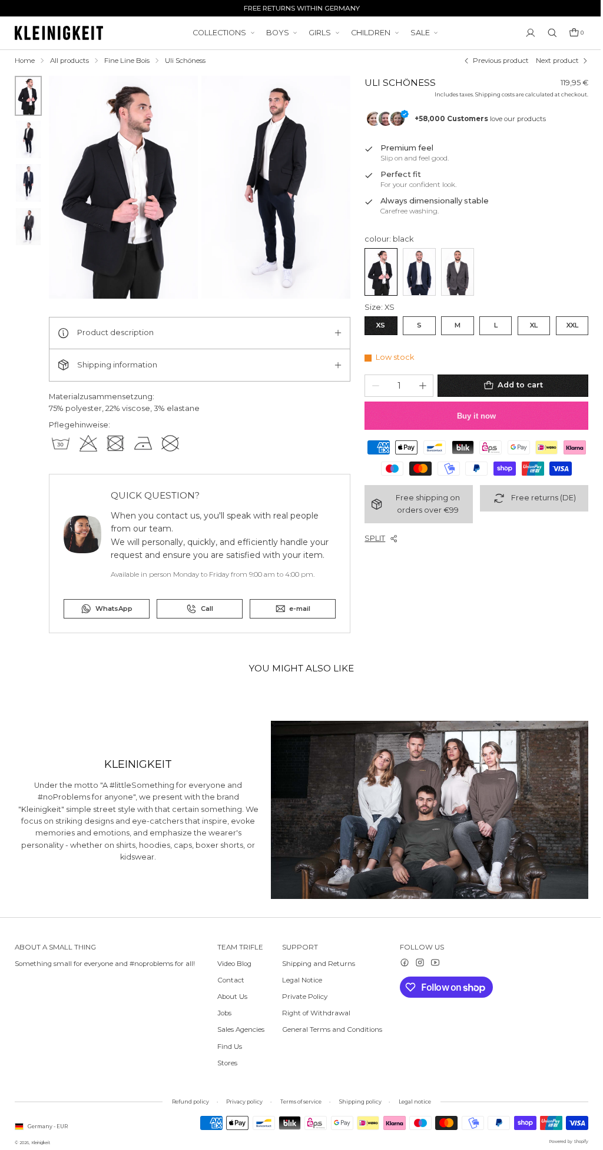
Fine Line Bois (127, 60)
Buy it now (471, 415)
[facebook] (398, 962)
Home (25, 60)
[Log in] (525, 33)
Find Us (229, 1046)
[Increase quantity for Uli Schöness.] (419, 385)
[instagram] (414, 962)
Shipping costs (489, 94)
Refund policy (187, 1101)
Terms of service (298, 1101)
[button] (570, 33)
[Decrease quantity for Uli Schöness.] (372, 385)
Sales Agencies (240, 1029)
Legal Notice (299, 979)
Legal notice (412, 1101)
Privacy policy (241, 1101)
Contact (230, 979)
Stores (227, 1062)
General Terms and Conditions (329, 1029)
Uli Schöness (185, 60)
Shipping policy (357, 1101)
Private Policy (301, 996)
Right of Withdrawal (313, 1013)
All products (69, 60)
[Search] (546, 33)
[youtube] (429, 962)
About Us (232, 996)
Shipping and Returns (315, 963)
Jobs (224, 1013)
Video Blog (234, 963)
